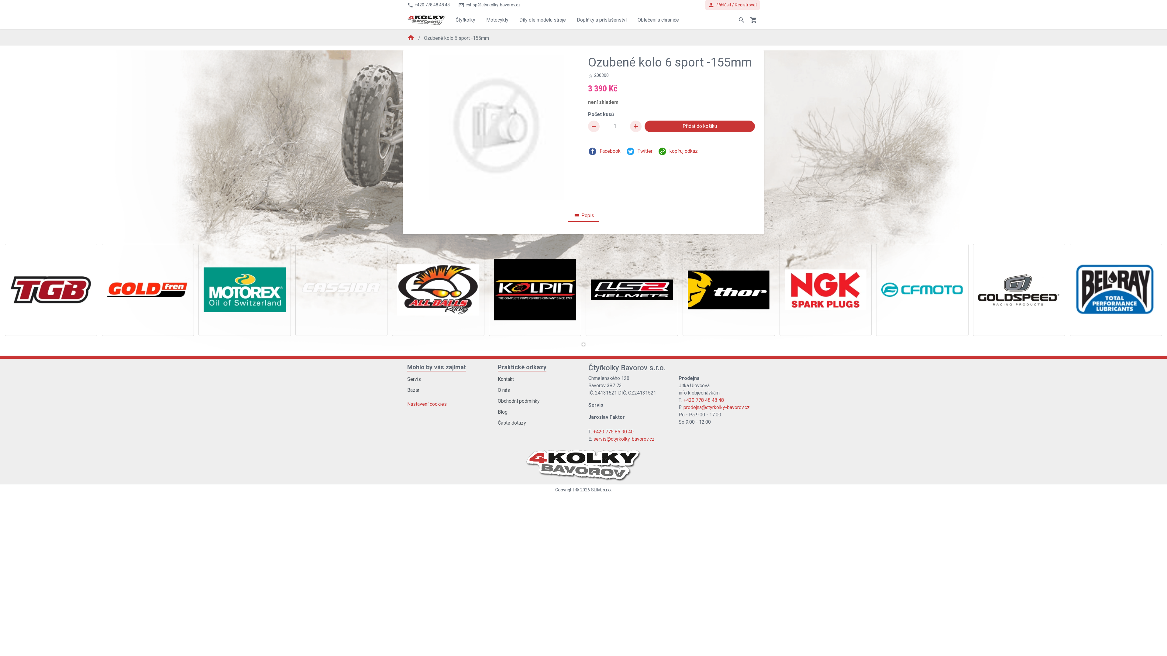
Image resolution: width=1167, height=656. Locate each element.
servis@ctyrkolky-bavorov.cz (624, 439)
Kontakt (506, 379)
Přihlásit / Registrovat (732, 5)
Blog (503, 412)
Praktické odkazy (522, 367)
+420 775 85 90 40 (613, 432)
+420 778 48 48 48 (703, 400)
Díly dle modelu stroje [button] (542, 20)
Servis (414, 379)
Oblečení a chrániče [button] (658, 20)
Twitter (645, 151)
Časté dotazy (512, 423)
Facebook (610, 151)
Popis (583, 215)
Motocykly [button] (497, 20)
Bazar (413, 390)
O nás (504, 390)
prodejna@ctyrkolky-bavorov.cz (716, 407)
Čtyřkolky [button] (465, 20)
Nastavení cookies (427, 404)
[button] (583, 344)
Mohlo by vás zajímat (436, 367)
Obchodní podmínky (519, 401)
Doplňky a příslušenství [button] (602, 20)
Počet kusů (601, 114)
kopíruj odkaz (684, 151)
